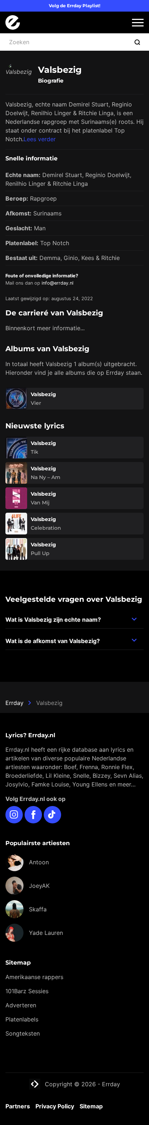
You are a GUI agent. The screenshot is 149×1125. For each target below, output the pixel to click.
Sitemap (91, 1106)
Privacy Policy (54, 1106)
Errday (14, 702)
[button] (138, 22)
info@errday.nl (57, 283)
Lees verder (40, 139)
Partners (17, 1106)
